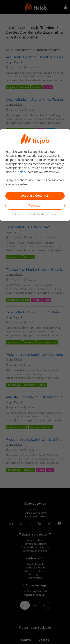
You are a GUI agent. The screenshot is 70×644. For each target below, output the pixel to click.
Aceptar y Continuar (35, 195)
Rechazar (35, 205)
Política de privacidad (23, 214)
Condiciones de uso (47, 214)
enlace (22, 172)
